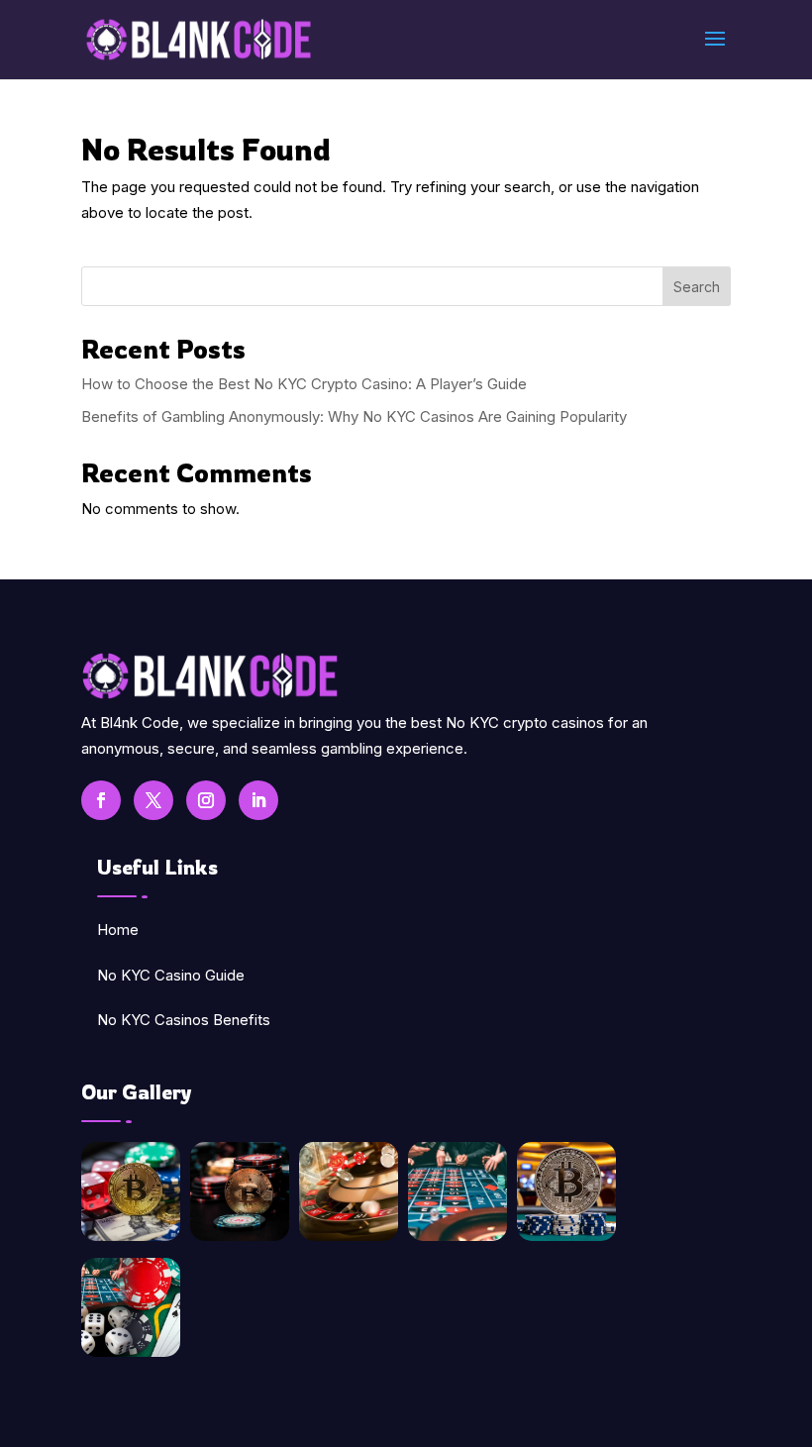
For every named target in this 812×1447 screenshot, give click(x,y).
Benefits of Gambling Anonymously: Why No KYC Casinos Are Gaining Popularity (354, 416)
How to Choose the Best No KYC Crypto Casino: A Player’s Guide (304, 383)
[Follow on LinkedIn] (258, 800)
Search (696, 286)
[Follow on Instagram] (206, 800)
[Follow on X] (153, 800)
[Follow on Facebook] (101, 800)
